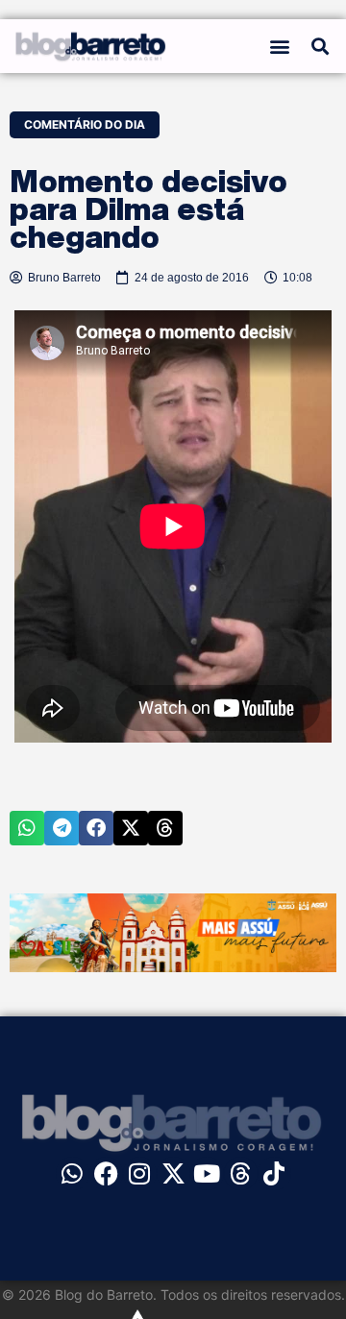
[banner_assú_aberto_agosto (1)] (173, 966)
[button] (280, 46)
